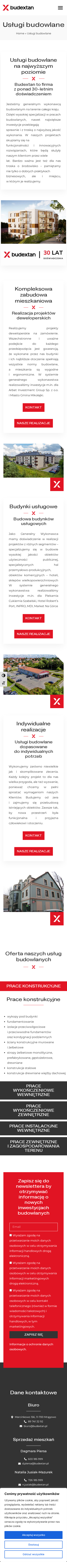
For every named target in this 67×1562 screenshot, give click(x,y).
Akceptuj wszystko (33, 1534)
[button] (60, 8)
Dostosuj (33, 1544)
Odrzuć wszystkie (33, 1554)
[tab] (33, 986)
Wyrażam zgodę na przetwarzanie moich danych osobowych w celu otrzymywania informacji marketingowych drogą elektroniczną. (33, 1273)
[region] (33, 1525)
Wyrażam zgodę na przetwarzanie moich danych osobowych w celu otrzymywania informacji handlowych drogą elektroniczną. (33, 1246)
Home (20, 33)
